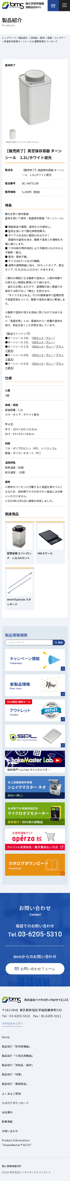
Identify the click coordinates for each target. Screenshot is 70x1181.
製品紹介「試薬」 (13, 1074)
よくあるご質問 (11, 1093)
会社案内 (7, 1112)
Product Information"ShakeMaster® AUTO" (17, 1142)
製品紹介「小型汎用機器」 (18, 1056)
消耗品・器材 (38, 37)
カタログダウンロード (15, 1103)
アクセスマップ (11, 1023)
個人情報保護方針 (11, 1166)
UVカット (38, 338)
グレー (50, 338)
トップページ (9, 37)
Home (6, 1037)
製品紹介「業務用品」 (15, 1084)
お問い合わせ (10, 1131)
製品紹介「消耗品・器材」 (18, 1065)
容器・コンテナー (56, 37)
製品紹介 (23, 37)
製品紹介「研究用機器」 (17, 1046)
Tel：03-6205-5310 (16, 1016)
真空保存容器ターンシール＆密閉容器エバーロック (31, 41)
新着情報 (7, 1121)
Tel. (35, 934)
